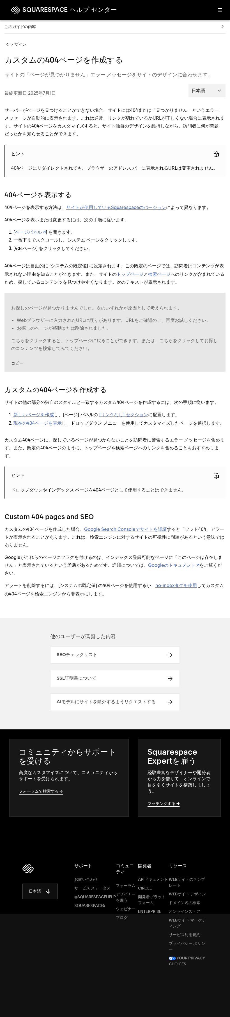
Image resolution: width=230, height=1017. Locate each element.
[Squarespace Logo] (28, 868)
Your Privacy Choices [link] (187, 961)
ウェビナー (125, 909)
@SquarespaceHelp (95, 897)
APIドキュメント (153, 880)
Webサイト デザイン (187, 894)
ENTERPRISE (149, 912)
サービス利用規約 (184, 935)
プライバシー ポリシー (187, 947)
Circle (145, 888)
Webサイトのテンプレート (187, 883)
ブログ (122, 918)
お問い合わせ (86, 880)
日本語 (35, 891)
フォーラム (125, 886)
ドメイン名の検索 (184, 903)
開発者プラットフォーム (151, 900)
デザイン (19, 44)
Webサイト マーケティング (187, 923)
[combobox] (207, 90)
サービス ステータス (92, 888)
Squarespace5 (89, 906)
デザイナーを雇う (125, 897)
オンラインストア (184, 912)
